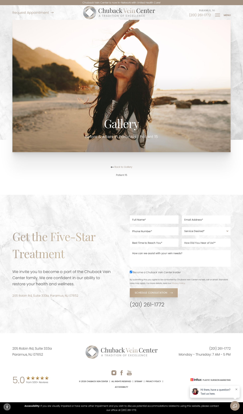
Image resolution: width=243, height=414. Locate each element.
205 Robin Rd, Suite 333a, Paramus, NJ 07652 (45, 296)
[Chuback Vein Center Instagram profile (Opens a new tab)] (114, 372)
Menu (227, 15)
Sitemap (138, 381)
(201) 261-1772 (200, 15)
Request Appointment (30, 13)
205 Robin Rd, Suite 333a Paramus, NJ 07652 (32, 351)
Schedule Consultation (151, 292)
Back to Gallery (123, 167)
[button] (7, 407)
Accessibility (121, 387)
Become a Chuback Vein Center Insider (157, 272)
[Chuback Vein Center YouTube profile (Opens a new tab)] (129, 372)
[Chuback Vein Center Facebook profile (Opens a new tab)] (121, 372)
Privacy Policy (178, 283)
